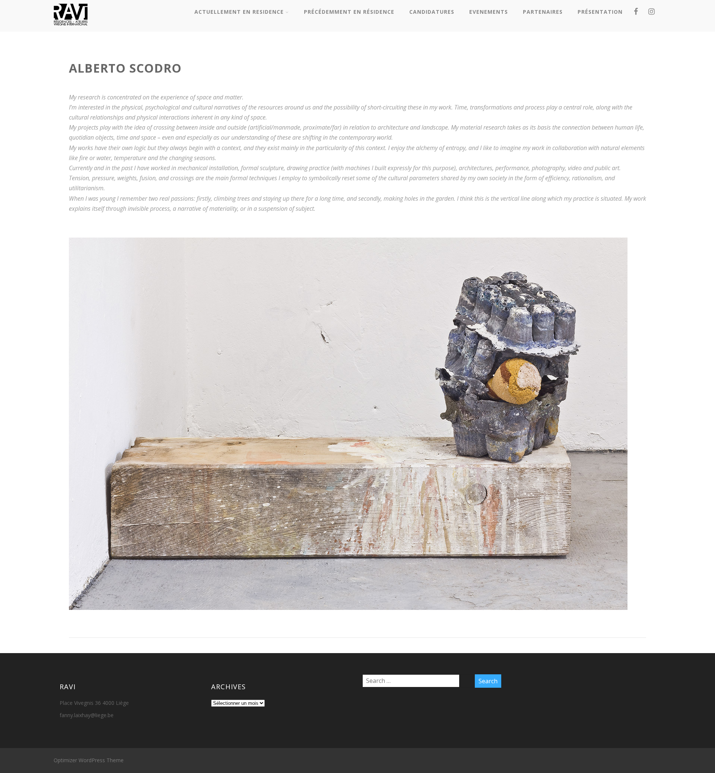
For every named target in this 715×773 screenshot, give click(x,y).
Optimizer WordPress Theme (89, 760)
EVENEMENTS (488, 11)
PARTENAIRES (543, 11)
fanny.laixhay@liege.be (87, 715)
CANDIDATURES (431, 11)
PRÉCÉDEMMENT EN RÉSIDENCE (349, 11)
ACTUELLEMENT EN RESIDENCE (239, 11)
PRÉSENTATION (600, 11)
